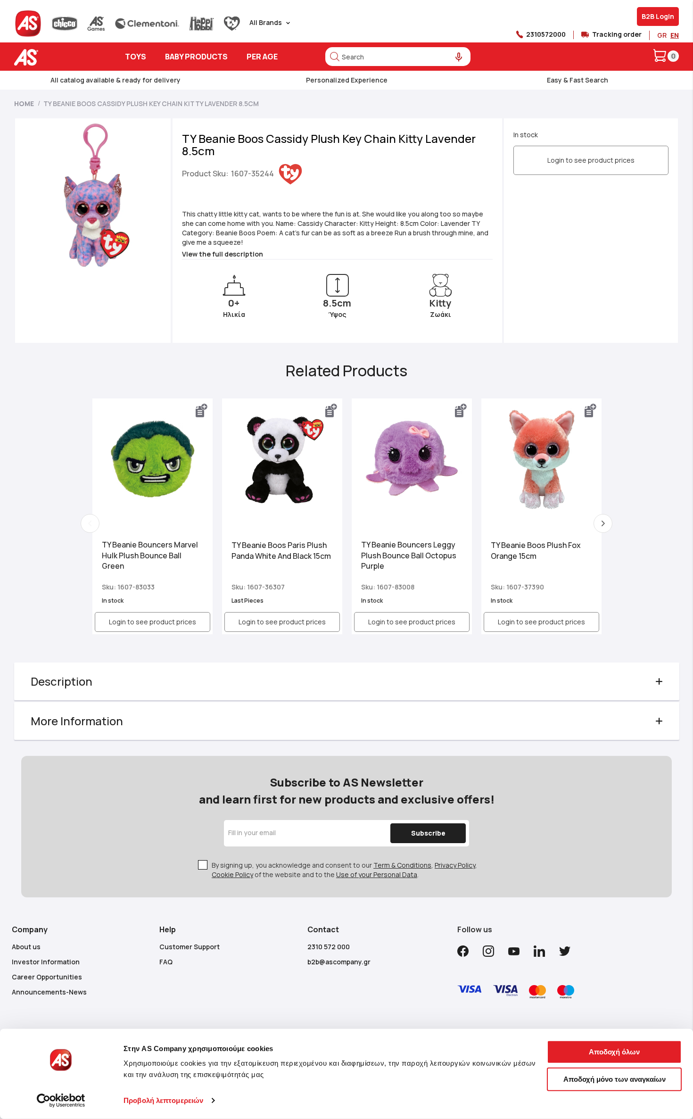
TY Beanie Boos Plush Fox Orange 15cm (536, 550)
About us (26, 946)
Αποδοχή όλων (614, 1052)
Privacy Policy (455, 865)
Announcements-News (49, 991)
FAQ (166, 961)
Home (24, 103)
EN (674, 35)
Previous (90, 523)
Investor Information (46, 961)
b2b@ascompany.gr (339, 961)
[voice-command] (459, 57)
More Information (77, 721)
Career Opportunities (47, 976)
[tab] (346, 681)
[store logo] (55, 57)
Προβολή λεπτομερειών (163, 1100)
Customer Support (189, 946)
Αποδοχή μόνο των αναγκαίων (614, 1079)
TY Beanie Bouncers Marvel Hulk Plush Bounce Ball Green (150, 555)
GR (662, 35)
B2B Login (658, 16)
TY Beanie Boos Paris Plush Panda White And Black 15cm (281, 550)
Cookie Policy (232, 874)
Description (61, 681)
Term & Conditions (402, 865)
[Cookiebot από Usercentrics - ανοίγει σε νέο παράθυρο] (61, 1101)
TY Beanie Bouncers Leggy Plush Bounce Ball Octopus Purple (408, 555)
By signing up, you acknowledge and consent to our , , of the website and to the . (344, 870)
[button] (202, 410)
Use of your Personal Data (376, 874)
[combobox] (397, 56)
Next (603, 523)
